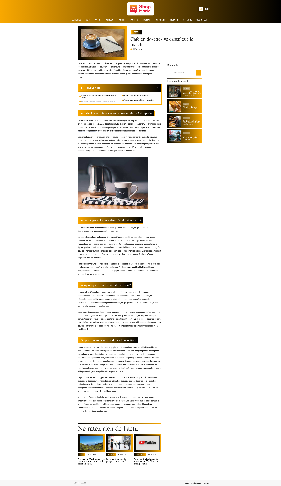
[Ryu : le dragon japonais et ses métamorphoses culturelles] (175, 135)
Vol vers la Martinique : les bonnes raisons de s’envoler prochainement (91, 461)
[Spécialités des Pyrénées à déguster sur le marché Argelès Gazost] (175, 121)
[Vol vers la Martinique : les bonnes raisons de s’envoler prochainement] (91, 443)
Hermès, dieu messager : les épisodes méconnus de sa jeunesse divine (192, 93)
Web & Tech (140, 454)
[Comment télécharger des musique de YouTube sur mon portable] (147, 443)
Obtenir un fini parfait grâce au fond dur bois (190, 108)
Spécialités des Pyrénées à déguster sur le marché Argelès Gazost (191, 123)
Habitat (186, 104)
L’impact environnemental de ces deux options (138, 100)
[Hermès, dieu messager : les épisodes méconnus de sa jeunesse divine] (175, 91)
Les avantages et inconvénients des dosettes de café (98, 102)
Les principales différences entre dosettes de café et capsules (98, 96)
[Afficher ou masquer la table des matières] (130, 87)
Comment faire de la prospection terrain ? (116, 460)
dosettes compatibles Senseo (90, 131)
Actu (136, 32)
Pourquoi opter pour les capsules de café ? (137, 95)
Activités (186, 88)
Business (111, 454)
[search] (201, 9)
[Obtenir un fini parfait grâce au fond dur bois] (175, 106)
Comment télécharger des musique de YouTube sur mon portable (146, 461)
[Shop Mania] (140, 8)
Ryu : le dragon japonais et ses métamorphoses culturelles (191, 137)
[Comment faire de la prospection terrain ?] (119, 443)
